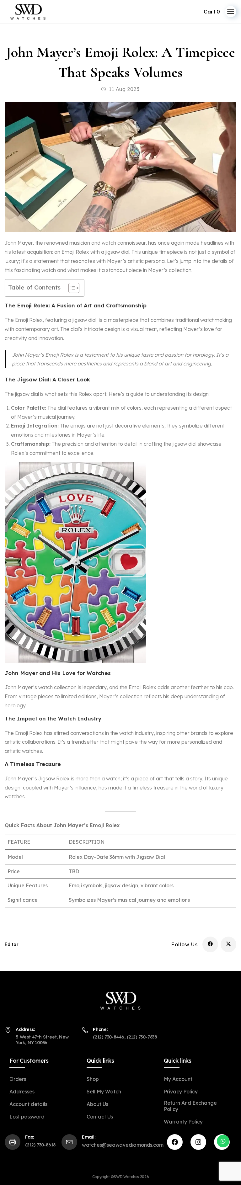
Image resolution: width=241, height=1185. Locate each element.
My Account (178, 1079)
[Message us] (223, 1141)
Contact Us (100, 1116)
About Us (97, 1104)
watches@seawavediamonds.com (122, 1145)
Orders (17, 1079)
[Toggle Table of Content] (71, 288)
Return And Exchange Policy (190, 1106)
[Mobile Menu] (230, 11)
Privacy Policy (181, 1091)
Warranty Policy (183, 1122)
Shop (93, 1079)
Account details (28, 1104)
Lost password (27, 1116)
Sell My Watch (104, 1091)
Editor (12, 944)
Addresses (22, 1091)
